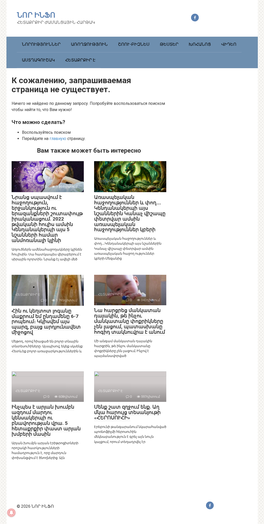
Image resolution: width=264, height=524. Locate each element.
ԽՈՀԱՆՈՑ (200, 44)
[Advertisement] (214, 165)
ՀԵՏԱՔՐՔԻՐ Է (80, 60)
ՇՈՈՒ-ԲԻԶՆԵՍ (134, 44)
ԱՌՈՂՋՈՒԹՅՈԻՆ (89, 44)
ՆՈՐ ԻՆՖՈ (36, 15)
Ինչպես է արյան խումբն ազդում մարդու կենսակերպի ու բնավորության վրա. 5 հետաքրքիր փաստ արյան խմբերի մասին (46, 420)
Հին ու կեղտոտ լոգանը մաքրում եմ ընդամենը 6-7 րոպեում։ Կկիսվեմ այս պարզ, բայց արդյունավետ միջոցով (46, 321)
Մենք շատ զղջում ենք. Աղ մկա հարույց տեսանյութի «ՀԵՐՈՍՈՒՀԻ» (127, 412)
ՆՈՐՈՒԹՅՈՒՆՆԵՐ (41, 44)
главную (58, 138)
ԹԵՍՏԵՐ (169, 44)
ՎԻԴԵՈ (228, 44)
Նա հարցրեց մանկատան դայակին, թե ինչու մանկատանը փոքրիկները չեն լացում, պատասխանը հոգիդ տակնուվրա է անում (129, 321)
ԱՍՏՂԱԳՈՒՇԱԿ (38, 60)
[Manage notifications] (11, 513)
